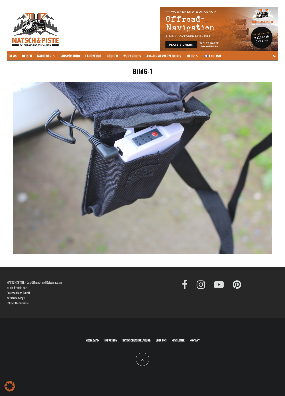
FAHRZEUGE (93, 55)
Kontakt (195, 340)
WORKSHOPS (132, 55)
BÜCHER (112, 55)
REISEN (27, 55)
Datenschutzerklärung (136, 340)
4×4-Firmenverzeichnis (164, 55)
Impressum (110, 340)
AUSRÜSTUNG (70, 55)
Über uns (161, 340)
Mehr (191, 55)
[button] (10, 386)
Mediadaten (92, 340)
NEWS (13, 55)
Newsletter (178, 340)
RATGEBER (44, 55)
